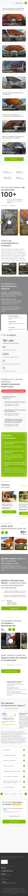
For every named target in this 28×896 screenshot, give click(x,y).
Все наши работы (23, 523)
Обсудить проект (14, 608)
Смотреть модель (6, 12)
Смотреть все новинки (24, 486)
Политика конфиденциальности (8, 866)
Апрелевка (14, 793)
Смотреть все (4, 205)
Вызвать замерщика (14, 821)
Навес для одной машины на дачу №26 (13, 53)
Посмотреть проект (6, 515)
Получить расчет (9, 511)
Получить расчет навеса (11, 671)
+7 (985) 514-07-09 (19, 3)
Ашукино (21, 793)
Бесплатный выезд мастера (8, 724)
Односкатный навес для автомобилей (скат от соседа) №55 (13, 37)
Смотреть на (12, 205)
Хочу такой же (5, 547)
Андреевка (6, 793)
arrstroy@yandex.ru (5, 878)
